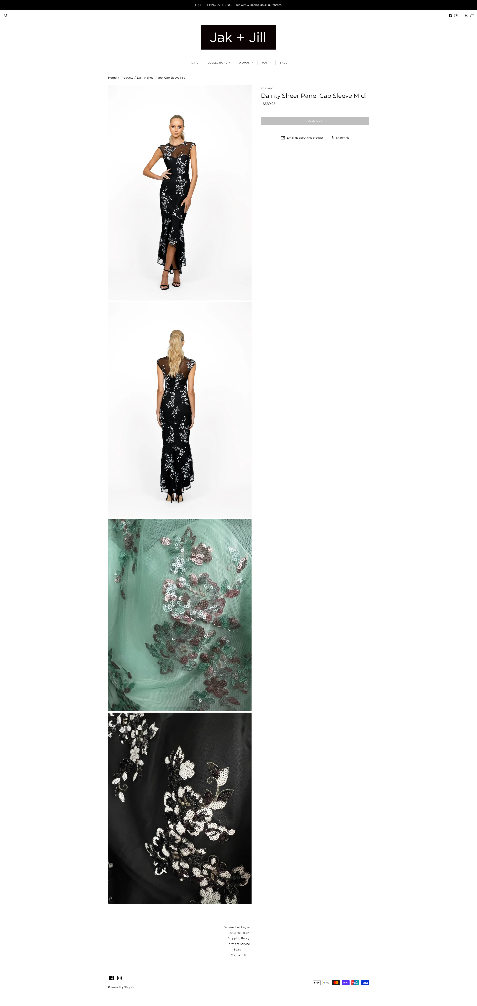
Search (238, 949)
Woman (244, 62)
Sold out (315, 120)
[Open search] (6, 15)
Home (194, 62)
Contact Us (238, 955)
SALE (283, 62)
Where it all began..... (238, 927)
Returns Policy (239, 932)
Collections (217, 62)
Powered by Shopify (121, 987)
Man (265, 62)
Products (127, 77)
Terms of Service (238, 944)
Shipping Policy (238, 938)
